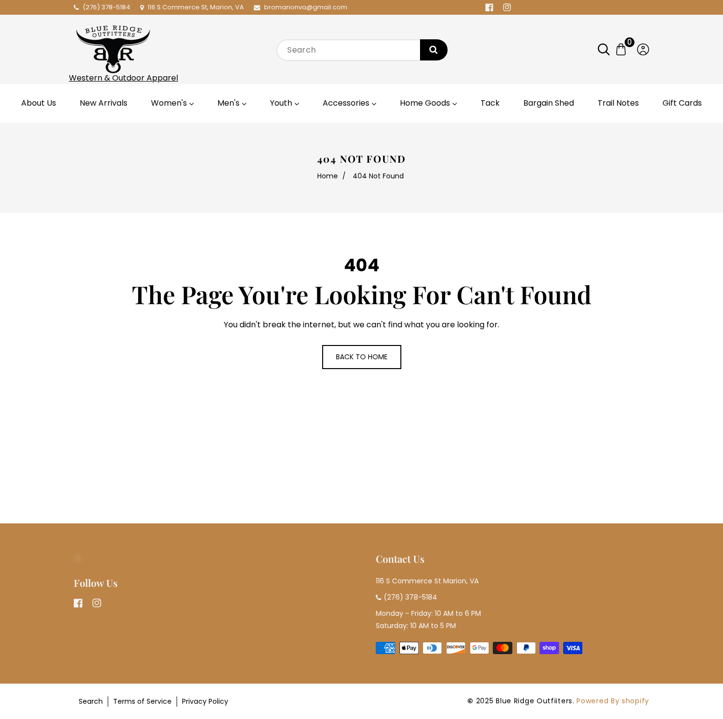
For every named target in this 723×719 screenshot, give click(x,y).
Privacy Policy (205, 701)
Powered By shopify (612, 701)
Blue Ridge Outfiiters (534, 701)
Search (91, 701)
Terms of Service (142, 701)
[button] (608, 49)
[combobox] (361, 50)
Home (327, 176)
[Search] (434, 49)
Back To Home (362, 357)
